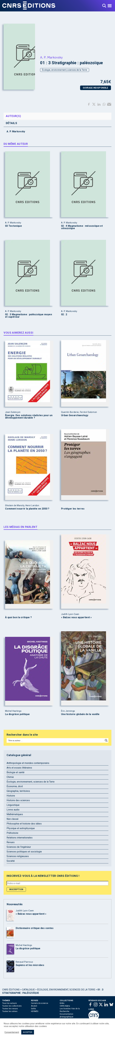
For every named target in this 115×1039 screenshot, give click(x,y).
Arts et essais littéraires (19, 767)
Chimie (10, 777)
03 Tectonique (13, 226)
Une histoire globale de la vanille (80, 714)
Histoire (11, 795)
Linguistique (13, 805)
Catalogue (28, 989)
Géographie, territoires (18, 791)
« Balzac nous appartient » (76, 617)
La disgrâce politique (17, 714)
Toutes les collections (12, 1006)
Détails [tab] (11, 123)
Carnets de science (39, 1003)
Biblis (62, 1003)
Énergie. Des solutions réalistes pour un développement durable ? (28, 416)
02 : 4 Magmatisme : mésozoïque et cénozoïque (82, 227)
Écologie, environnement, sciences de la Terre (64, 70)
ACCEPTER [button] (27, 1032)
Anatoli (34, 1006)
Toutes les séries (9, 1011)
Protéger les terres (73, 509)
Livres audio (13, 809)
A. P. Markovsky (51, 57)
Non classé (12, 819)
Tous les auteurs (9, 1003)
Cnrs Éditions (11, 989)
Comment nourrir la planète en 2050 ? (27, 509)
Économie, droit (15, 786)
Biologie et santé (15, 772)
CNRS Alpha (65, 1006)
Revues (11, 842)
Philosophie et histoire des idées (24, 823)
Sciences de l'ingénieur (19, 847)
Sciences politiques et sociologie (24, 851)
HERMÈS (34, 1011)
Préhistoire (12, 833)
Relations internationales (19, 837)
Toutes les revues (10, 1009)
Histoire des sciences (18, 800)
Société (11, 860)
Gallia (33, 1009)
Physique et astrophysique (21, 828)
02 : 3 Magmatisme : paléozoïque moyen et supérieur (28, 315)
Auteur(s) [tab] (13, 116)
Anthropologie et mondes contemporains (28, 763)
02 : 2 (64, 314)
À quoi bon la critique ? (18, 617)
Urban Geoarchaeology (74, 415)
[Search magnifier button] (106, 740)
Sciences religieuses (18, 856)
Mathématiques (15, 814)
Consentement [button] (11, 1032)
